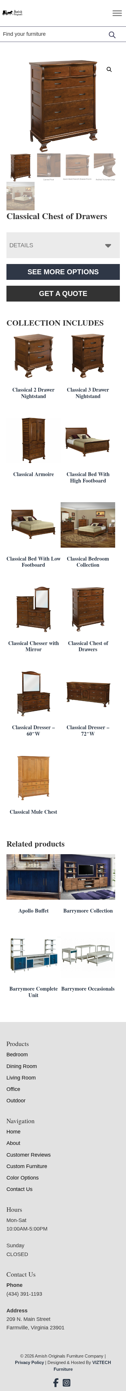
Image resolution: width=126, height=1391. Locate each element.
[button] (109, 69)
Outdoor (15, 1101)
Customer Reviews (28, 1155)
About (13, 1143)
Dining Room (21, 1066)
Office (13, 1089)
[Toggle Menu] (117, 13)
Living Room (21, 1078)
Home (13, 1132)
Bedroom (17, 1054)
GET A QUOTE (63, 293)
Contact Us (19, 1189)
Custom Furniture (26, 1166)
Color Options (22, 1178)
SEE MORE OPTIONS (63, 272)
